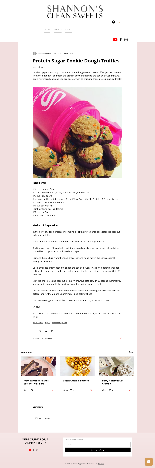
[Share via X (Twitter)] (40, 331)
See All (131, 352)
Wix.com (101, 464)
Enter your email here (74, 440)
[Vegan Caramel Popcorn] (77, 366)
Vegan (47, 323)
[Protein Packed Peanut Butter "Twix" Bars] (38, 366)
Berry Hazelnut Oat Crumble (112, 382)
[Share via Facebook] (34, 331)
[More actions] (120, 53)
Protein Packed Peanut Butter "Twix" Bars (36, 382)
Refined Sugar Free (59, 323)
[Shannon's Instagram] (126, 40)
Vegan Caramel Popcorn (76, 380)
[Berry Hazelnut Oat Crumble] (116, 366)
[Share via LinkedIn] (46, 331)
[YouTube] (115, 40)
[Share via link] (51, 331)
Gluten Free (38, 323)
